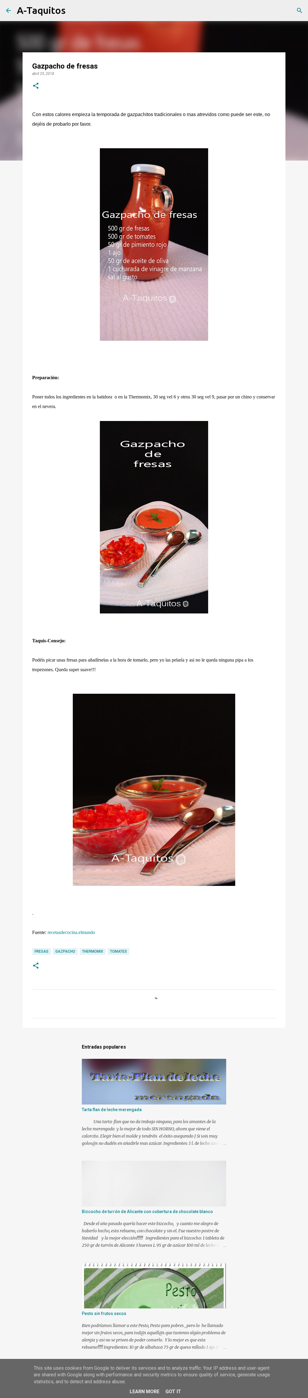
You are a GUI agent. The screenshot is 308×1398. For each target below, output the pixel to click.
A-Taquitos (41, 10)
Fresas (41, 951)
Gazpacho (65, 951)
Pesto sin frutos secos (104, 1313)
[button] (35, 86)
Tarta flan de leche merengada (112, 1109)
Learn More (144, 1391)
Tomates (118, 951)
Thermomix (92, 951)
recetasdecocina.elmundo (71, 932)
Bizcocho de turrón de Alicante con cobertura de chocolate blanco (147, 1211)
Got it (173, 1391)
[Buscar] (74, 10)
